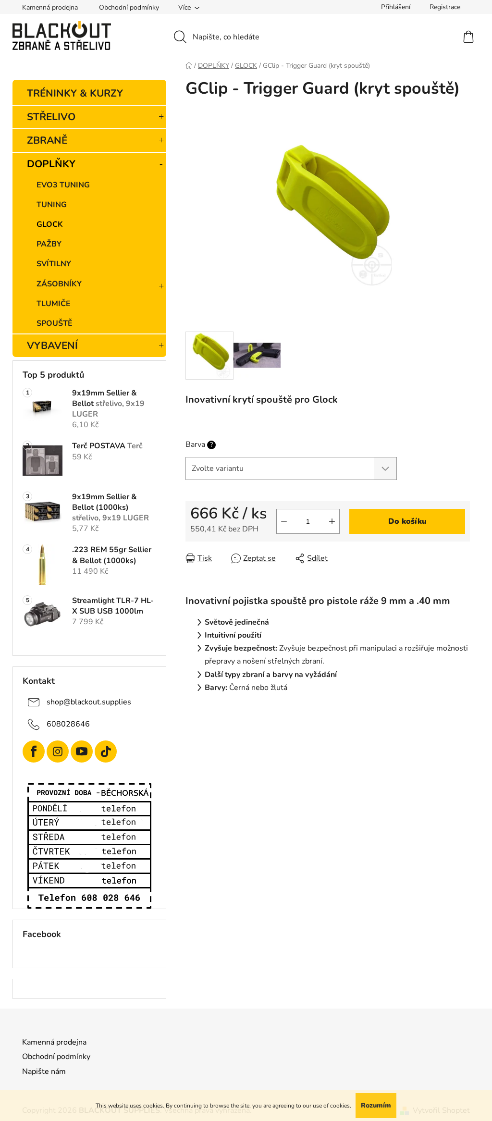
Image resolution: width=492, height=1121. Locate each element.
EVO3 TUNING (63, 185)
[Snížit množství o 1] (284, 521)
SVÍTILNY (54, 264)
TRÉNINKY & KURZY (75, 93)
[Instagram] (58, 751)
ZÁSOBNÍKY (59, 284)
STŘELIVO (51, 116)
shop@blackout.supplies (89, 702)
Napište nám (44, 1071)
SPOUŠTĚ (55, 323)
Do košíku (407, 521)
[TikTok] (106, 751)
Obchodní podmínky (129, 7)
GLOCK (50, 224)
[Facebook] (34, 751)
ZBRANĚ (47, 140)
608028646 (68, 724)
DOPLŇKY (51, 164)
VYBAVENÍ (52, 345)
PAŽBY (49, 244)
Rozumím (376, 1105)
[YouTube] (82, 751)
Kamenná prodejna (50, 7)
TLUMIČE (54, 303)
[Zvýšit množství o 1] (332, 521)
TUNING (52, 204)
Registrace (445, 7)
